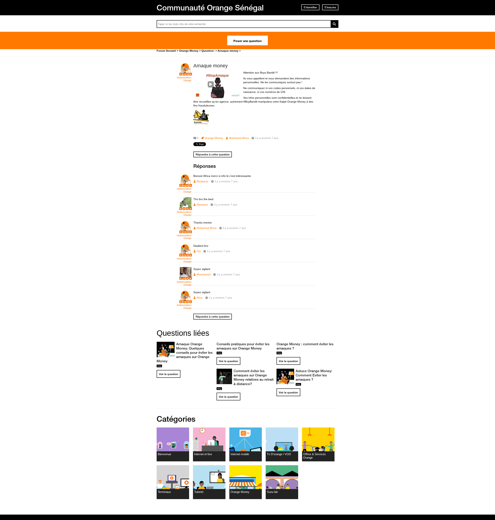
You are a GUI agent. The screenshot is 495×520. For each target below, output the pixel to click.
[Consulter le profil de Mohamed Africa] (185, 231)
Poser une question (247, 40)
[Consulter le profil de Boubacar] (185, 184)
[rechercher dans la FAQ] (334, 24)
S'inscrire (330, 7)
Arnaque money (210, 65)
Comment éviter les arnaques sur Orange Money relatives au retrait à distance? (254, 377)
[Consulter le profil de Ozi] (185, 254)
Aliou (200, 297)
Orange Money (214, 138)
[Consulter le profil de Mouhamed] (185, 277)
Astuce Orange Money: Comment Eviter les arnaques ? (314, 375)
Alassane (202, 204)
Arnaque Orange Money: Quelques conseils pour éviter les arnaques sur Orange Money (185, 352)
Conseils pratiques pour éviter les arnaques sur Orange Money (243, 346)
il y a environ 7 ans (226, 181)
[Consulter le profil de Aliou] (185, 301)
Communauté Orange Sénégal (210, 7)
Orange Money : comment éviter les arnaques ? (305, 346)
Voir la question (168, 374)
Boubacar (202, 181)
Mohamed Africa (239, 138)
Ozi (199, 251)
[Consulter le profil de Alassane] (185, 207)
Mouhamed (204, 274)
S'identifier (310, 7)
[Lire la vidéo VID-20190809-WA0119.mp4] (217, 84)
